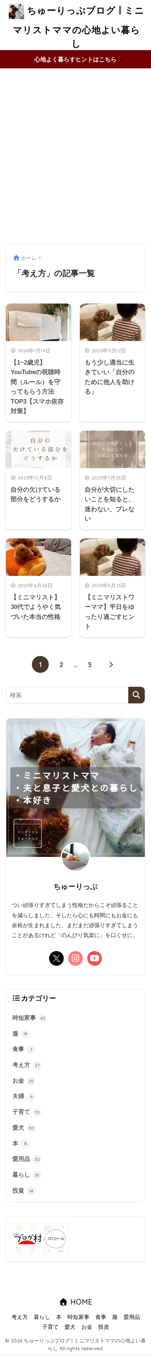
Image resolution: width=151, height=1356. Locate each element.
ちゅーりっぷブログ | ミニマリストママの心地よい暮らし (78, 26)
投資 (22, 1190)
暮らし (25, 1175)
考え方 (26, 1065)
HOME (80, 1301)
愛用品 (26, 1159)
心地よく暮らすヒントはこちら (75, 59)
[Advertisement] (75, 157)
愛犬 (23, 1127)
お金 (23, 1080)
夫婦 (22, 1096)
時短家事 (28, 1018)
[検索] (136, 695)
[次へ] (110, 664)
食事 (22, 1049)
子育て (26, 1112)
